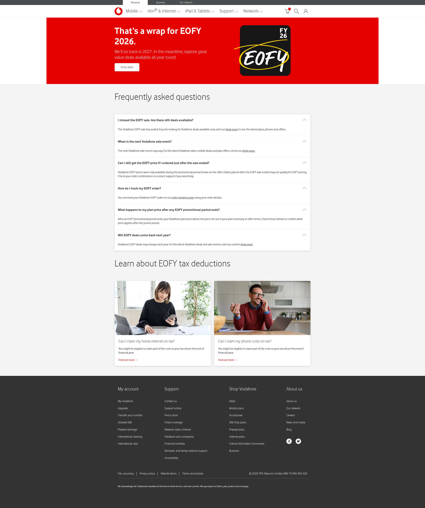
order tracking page (183, 197)
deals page (231, 129)
